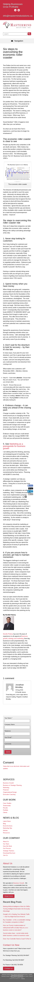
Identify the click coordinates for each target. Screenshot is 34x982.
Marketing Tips (7, 828)
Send (8, 752)
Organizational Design (10, 792)
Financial (5, 790)
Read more (9, 896)
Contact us (9, 968)
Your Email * (8, 737)
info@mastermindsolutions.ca (17, 16)
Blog (4, 823)
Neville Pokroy (8, 634)
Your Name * (8, 718)
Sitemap (23, 978)
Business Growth (8, 783)
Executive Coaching (9, 794)
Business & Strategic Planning (12, 785)
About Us (6, 841)
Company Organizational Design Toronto (21, 975)
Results (5, 808)
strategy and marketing (16, 638)
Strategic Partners (8, 851)
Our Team (6, 844)
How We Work (7, 846)
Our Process (7, 848)
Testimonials (7, 805)
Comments (7, 744)
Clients (5, 812)
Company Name (9, 724)
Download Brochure (9, 853)
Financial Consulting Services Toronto (20, 976)
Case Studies (7, 803)
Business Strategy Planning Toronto (21, 974)
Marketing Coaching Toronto (7, 974)
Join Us (5, 855)
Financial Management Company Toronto (22, 976)
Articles (5, 830)
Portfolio (5, 810)
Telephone (7, 731)
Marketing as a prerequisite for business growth (14, 446)
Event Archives (7, 826)
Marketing (6, 787)
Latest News (7, 821)
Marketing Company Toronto (7, 976)
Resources (6, 833)
